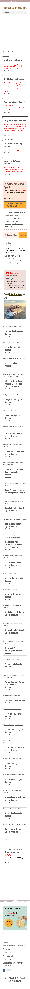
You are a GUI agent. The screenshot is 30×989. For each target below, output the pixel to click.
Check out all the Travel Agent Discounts (14, 204)
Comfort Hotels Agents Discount (14, 731)
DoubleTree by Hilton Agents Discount (13, 830)
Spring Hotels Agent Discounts (15, 120)
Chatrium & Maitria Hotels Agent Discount (14, 649)
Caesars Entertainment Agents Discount (14, 563)
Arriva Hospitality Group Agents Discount (14, 435)
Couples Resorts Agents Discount (14, 780)
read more (8, 336)
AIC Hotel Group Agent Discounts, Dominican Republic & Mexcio (14, 383)
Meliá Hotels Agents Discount (14, 101)
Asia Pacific (14, 216)
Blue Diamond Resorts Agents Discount (13, 525)
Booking (10, 283)
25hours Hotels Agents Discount (14, 332)
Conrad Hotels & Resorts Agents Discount (14, 749)
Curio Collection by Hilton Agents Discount (15, 798)
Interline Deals (15, 294)
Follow (8, 970)
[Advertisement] (15, 30)
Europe (16, 218)
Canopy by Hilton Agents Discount (14, 595)
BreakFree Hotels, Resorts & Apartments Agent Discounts (13, 544)
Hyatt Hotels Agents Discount (14, 78)
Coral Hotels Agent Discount (12, 765)
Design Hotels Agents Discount (13, 814)
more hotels (6, 840)
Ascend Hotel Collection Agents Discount (14, 452)
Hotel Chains (9, 227)
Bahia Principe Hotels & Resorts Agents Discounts (15, 491)
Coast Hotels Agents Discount (13, 715)
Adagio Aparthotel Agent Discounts (14, 364)
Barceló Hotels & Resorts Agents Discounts (15, 509)
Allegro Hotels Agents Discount (13, 401)
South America (17, 224)
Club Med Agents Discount (13, 60)
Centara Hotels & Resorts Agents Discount (15, 631)
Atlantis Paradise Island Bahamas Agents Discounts (14, 472)
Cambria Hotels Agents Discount (14, 579)
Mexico (22, 218)
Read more (7, 70)
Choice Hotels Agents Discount (13, 665)
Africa (7, 216)
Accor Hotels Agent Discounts (12, 348)
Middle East (10, 221)
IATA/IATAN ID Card (13, 259)
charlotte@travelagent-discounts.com (14, 946)
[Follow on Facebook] (4, 970)
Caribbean (8, 218)
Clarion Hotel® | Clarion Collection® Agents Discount (14, 684)
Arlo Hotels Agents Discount (12, 417)
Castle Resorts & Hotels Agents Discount (14, 613)
